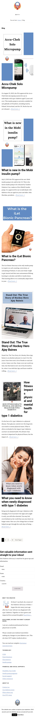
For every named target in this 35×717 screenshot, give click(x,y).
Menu (18, 14)
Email (2, 566)
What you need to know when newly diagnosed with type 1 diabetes (17, 501)
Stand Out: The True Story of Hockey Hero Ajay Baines (15, 346)
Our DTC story (7, 695)
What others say (7, 692)
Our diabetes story (8, 690)
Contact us (5, 687)
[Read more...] (15, 109)
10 (13, 540)
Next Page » (18, 540)
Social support (7, 676)
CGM (4, 654)
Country (2, 581)
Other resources (7, 679)
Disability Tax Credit (9, 671)
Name (2, 573)
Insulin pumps (6, 662)
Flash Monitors (7, 657)
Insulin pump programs (9, 673)
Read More (20, 714)
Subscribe (17, 588)
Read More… (28, 615)
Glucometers (6, 659)
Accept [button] (14, 714)
